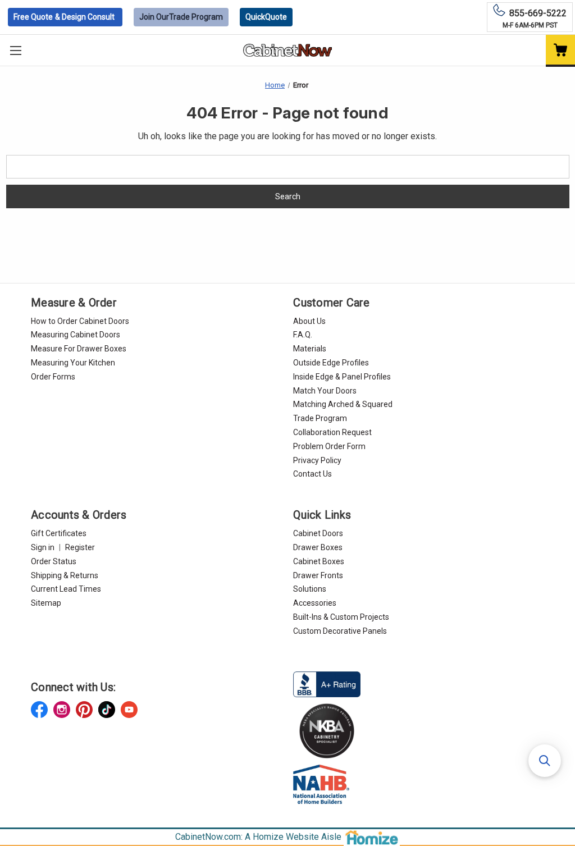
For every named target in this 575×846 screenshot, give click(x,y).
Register (80, 547)
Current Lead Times (66, 588)
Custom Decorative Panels (340, 631)
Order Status (53, 561)
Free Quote (64, 16)
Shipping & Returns (64, 575)
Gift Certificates (58, 533)
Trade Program (181, 16)
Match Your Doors (325, 390)
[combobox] (287, 167)
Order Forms (53, 376)
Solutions (309, 588)
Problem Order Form (329, 446)
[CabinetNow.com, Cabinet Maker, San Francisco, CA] (326, 683)
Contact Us (312, 473)
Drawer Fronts (318, 575)
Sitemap (46, 602)
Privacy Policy (317, 460)
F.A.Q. (302, 334)
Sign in (42, 547)
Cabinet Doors (318, 533)
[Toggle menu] (15, 50)
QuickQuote (266, 16)
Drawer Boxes (318, 547)
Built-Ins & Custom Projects (341, 616)
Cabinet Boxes (318, 561)
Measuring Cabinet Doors (75, 334)
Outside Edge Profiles (331, 362)
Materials (309, 348)
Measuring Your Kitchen (73, 362)
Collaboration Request (332, 432)
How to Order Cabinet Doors (80, 321)
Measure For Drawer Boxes (78, 348)
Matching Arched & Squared (343, 404)
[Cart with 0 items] (560, 51)
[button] (544, 760)
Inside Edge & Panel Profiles (342, 376)
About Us (309, 321)
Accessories (314, 602)
